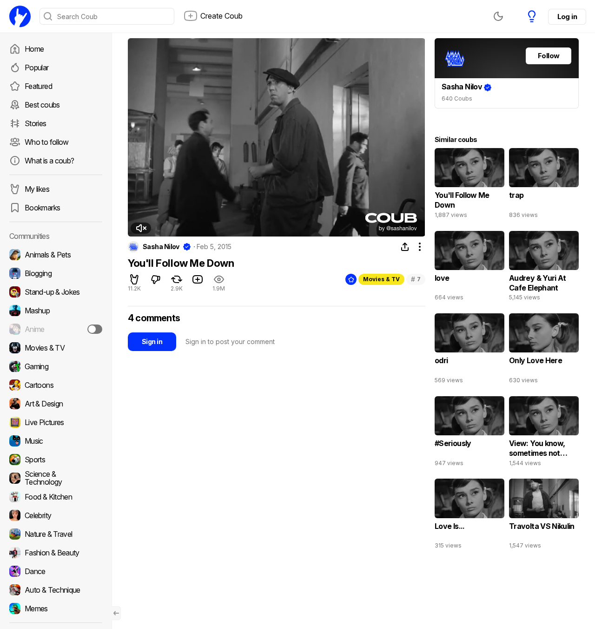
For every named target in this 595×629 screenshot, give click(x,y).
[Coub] (20, 16)
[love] (469, 268)
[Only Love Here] (544, 350)
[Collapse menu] (116, 613)
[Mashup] (56, 310)
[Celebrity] (56, 515)
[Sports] (56, 459)
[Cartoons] (56, 385)
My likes (37, 189)
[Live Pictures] (56, 422)
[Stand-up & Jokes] (56, 292)
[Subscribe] (94, 329)
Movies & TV (381, 279)
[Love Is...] (469, 516)
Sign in (152, 341)
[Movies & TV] (56, 347)
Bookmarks (42, 207)
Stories (35, 123)
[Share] (404, 246)
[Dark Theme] (498, 16)
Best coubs (42, 104)
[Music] (56, 441)
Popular (37, 67)
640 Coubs (457, 98)
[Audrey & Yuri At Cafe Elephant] (544, 268)
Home (34, 49)
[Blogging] (56, 273)
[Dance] (56, 571)
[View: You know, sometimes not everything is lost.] (544, 433)
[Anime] (56, 329)
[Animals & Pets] (56, 254)
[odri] (469, 350)
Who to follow (47, 142)
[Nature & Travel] (56, 534)
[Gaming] (56, 366)
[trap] (544, 185)
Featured (38, 86)
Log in (567, 16)
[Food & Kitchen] (56, 496)
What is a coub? (49, 160)
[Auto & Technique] (56, 590)
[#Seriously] (469, 433)
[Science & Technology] (56, 478)
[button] (141, 228)
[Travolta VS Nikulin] (544, 516)
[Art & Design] (56, 403)
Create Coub (221, 15)
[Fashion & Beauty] (56, 552)
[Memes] (56, 608)
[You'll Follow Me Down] (469, 185)
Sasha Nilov (161, 246)
